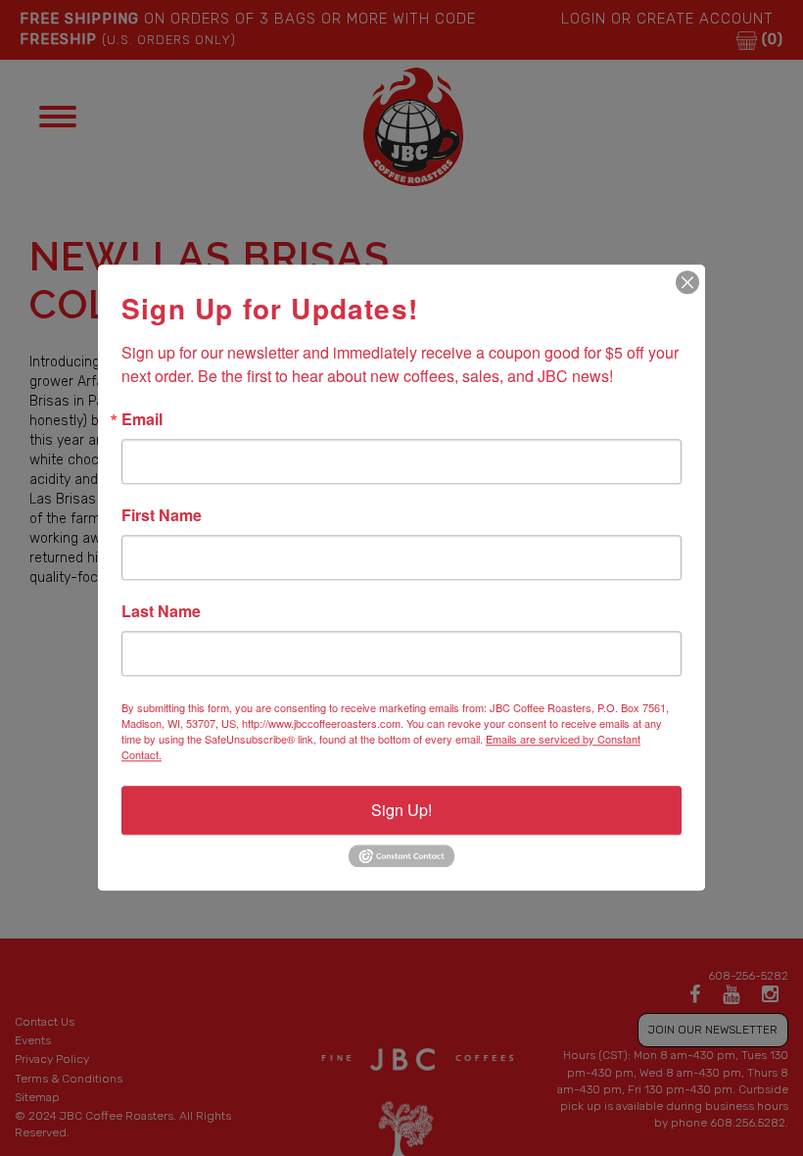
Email (142, 419)
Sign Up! (401, 809)
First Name (161, 515)
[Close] (687, 282)
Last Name (161, 611)
